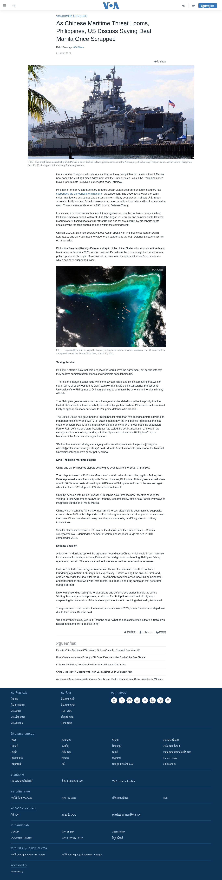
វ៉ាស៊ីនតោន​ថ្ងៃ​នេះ (18, 705)
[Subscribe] (168, 700)
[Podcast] (160, 700)
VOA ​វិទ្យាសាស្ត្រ (18, 717)
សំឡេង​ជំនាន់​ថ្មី (67, 717)
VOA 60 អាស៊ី (17, 723)
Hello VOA (66, 711)
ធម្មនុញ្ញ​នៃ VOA (69, 814)
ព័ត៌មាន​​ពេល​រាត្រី (68, 705)
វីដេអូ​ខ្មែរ (14, 699)
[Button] (160, 62)
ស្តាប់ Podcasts (69, 798)
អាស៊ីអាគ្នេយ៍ (16, 764)
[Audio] (184, 5)
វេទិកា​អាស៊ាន (66, 723)
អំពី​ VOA (15, 814)
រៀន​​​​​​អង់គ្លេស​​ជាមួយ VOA (72, 781)
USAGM (15, 831)
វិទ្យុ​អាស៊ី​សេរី (117, 837)
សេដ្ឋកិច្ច (65, 746)
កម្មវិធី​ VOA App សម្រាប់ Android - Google (82, 854)
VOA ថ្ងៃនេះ (16, 711)
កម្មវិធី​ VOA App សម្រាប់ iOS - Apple (28, 854)
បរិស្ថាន (115, 740)
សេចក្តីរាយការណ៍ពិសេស (122, 764)
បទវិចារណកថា (169, 764)
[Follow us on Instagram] (137, 700)
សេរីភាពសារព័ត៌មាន (171, 746)
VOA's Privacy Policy (72, 837)
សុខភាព (65, 758)
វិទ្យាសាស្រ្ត (116, 746)
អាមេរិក (14, 752)
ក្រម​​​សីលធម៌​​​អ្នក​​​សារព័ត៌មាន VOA (126, 814)
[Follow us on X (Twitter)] (122, 700)
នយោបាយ (66, 740)
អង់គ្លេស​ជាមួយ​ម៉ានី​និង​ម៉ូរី (21, 781)
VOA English (68, 831)
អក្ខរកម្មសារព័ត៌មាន (171, 740)
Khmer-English (170, 758)
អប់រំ (63, 764)
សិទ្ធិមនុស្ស (66, 752)
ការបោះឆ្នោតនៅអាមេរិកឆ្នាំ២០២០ (177, 752)
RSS (165, 798)
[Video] (193, 5)
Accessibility (118, 831)
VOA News (78, 47)
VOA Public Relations (22, 837)
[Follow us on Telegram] (145, 700)
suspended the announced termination (78, 193)
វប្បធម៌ (115, 752)
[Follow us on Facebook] (114, 700)
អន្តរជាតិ (14, 746)
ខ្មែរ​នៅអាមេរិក (17, 758)
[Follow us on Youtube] (129, 700)
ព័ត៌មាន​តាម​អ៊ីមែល (120, 798)
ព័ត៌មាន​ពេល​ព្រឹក (68, 699)
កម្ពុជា (13, 740)
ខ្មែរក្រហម (116, 758)
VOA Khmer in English (71, 16)
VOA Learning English (123, 781)
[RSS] (153, 700)
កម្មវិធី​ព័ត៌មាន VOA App (21, 798)
